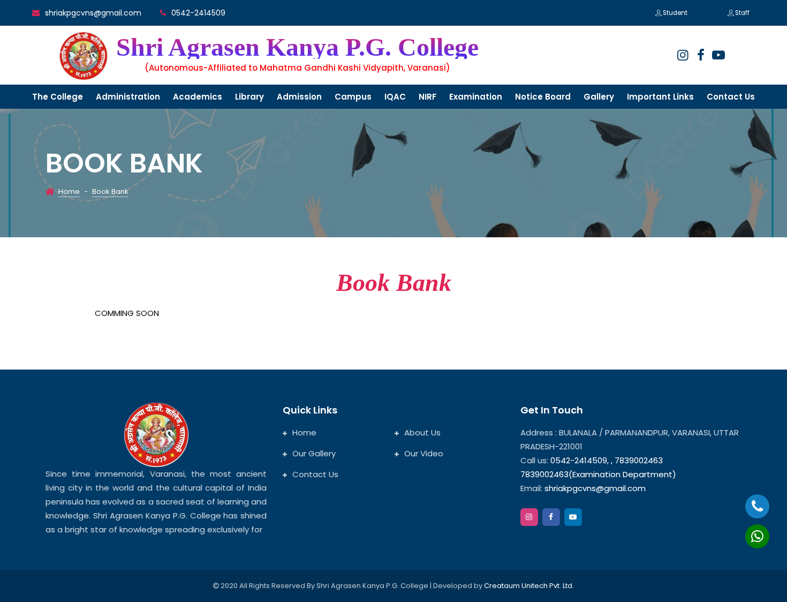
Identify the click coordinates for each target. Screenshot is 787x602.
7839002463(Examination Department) (598, 474)
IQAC (395, 96)
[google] (718, 55)
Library (249, 96)
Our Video (423, 453)
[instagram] (683, 55)
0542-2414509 (198, 12)
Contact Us (315, 474)
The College (57, 96)
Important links (660, 96)
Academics (197, 96)
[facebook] (701, 55)
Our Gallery (314, 453)
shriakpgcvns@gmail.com (93, 12)
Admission (299, 96)
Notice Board (543, 96)
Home (69, 191)
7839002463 (639, 460)
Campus (353, 96)
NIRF (427, 96)
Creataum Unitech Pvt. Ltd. (529, 586)
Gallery (599, 96)
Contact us (731, 96)
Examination (475, 96)
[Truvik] (83, 56)
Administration (128, 96)
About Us (422, 432)
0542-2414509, (579, 460)
